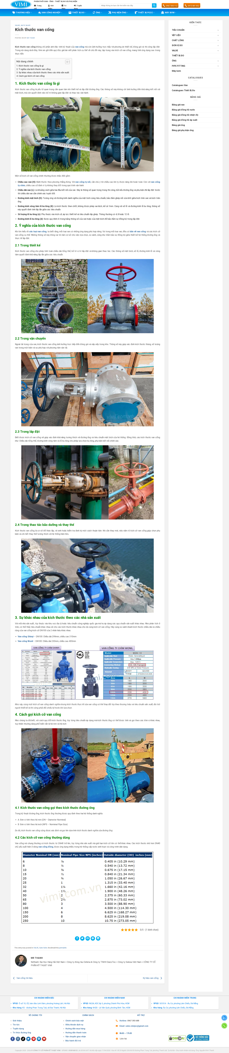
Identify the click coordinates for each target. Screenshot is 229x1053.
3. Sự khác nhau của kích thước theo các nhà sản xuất (42, 72)
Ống (98, 12)
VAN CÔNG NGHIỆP (51, 12)
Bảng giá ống (178, 125)
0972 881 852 (193, 6)
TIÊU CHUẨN (178, 30)
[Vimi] (20, 4)
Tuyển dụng (18, 1029)
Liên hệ (123, 1039)
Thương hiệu (23, 12)
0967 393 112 (171, 6)
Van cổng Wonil (25, 641)
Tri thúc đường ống (22, 1033)
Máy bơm (176, 71)
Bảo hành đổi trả (73, 1041)
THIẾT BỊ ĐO (78, 12)
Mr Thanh (31, 38)
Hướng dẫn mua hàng (75, 1029)
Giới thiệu (17, 1021)
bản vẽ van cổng (138, 231)
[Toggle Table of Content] (66, 62)
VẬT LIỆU (176, 35)
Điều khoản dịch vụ (74, 1025)
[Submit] (154, 5)
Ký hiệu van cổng (151, 978)
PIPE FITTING (178, 66)
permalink (62, 948)
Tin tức (16, 1025)
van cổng (79, 47)
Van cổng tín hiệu (24, 978)
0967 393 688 (133, 1021)
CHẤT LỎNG (178, 40)
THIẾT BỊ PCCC (145, 12)
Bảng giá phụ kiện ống (183, 130)
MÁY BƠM (169, 12)
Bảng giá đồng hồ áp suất (184, 120)
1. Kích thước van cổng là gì (30, 66)
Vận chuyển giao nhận (75, 1037)
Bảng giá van (178, 104)
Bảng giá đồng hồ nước (183, 110)
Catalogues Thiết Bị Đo (183, 90)
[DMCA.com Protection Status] (177, 1038)
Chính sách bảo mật (74, 1021)
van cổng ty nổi (83, 182)
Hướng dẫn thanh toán (75, 1033)
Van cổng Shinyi (26, 636)
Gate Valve (25, 25)
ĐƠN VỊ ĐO (177, 45)
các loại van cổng (38, 231)
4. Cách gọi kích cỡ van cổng (30, 76)
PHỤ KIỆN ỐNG (119, 12)
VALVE (17, 25)
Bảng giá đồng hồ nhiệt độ (185, 115)
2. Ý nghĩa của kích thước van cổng (33, 69)
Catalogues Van (180, 85)
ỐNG (174, 60)
